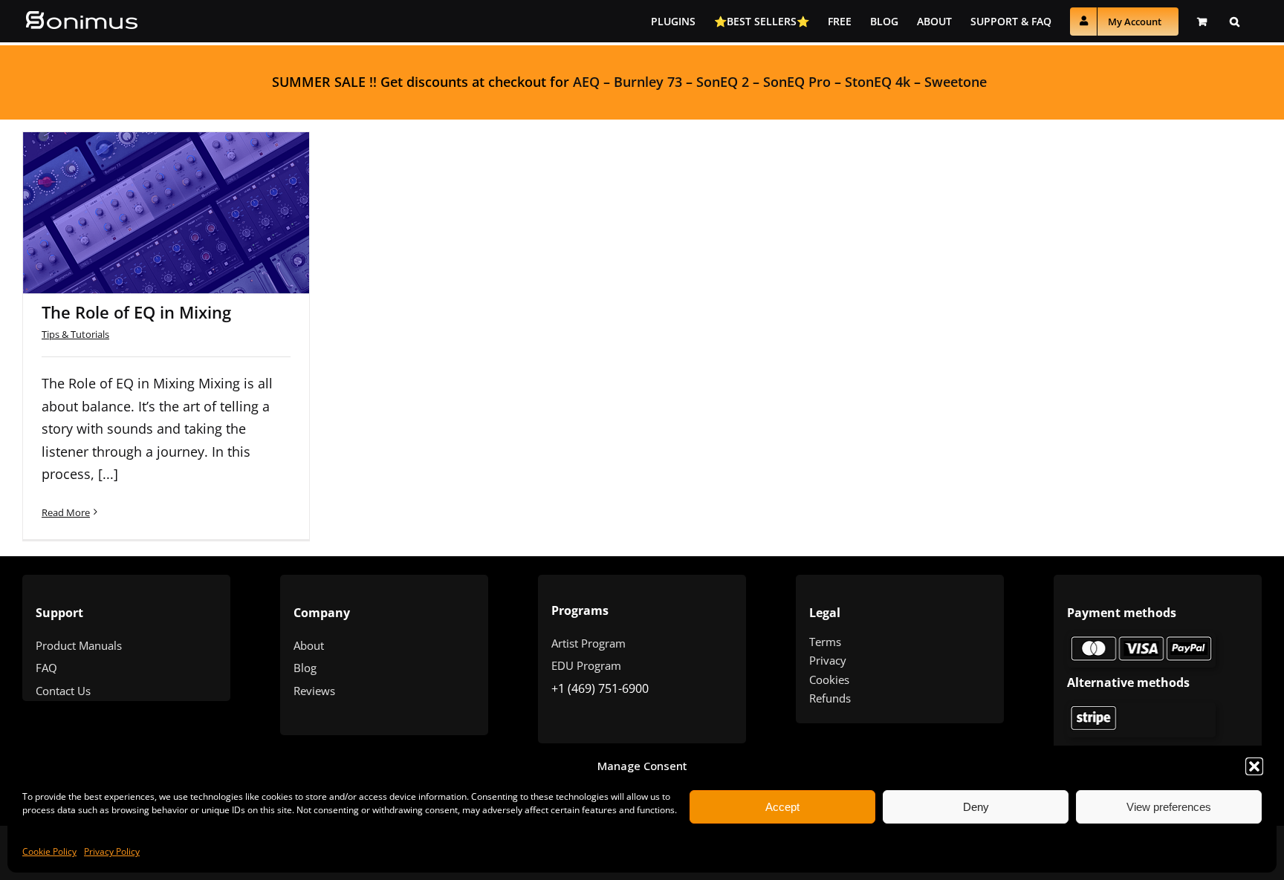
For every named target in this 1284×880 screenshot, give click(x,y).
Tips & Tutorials (75, 334)
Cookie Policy (49, 851)
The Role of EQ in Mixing (147, 193)
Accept (782, 807)
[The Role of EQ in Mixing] (166, 212)
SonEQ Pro (797, 82)
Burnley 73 (648, 82)
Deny (976, 807)
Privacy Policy (112, 851)
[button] (1254, 766)
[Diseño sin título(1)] (1141, 639)
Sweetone (955, 82)
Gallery (186, 193)
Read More (66, 512)
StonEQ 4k (877, 82)
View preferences (1168, 807)
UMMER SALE (322, 82)
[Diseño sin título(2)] (1141, 709)
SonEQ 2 (722, 82)
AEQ (586, 82)
